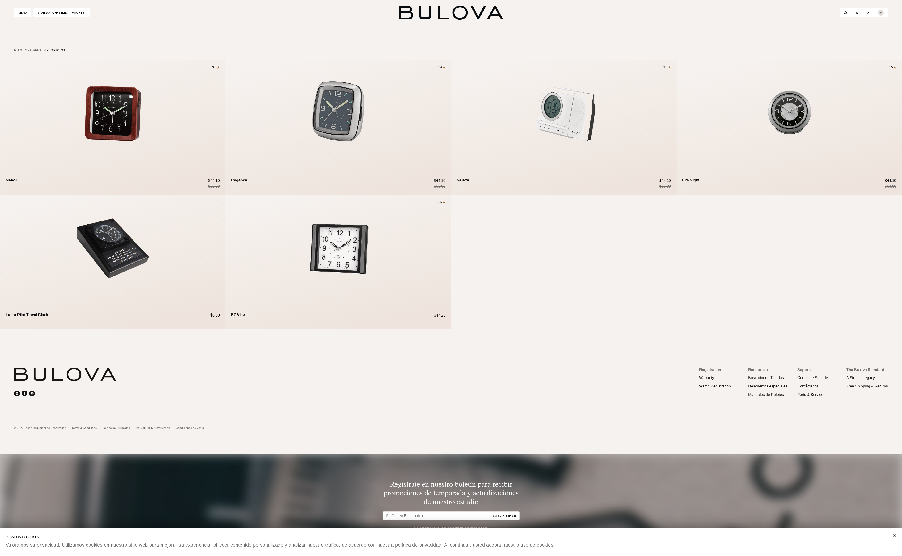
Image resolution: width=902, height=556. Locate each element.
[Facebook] (24, 393)
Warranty (706, 378)
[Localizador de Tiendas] (857, 13)
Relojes (20, 50)
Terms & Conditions (84, 428)
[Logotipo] (451, 13)
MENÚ (22, 12)
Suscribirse (504, 515)
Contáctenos (808, 386)
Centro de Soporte (812, 378)
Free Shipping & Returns (867, 386)
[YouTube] (32, 393)
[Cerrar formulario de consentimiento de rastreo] (894, 536)
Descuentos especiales (767, 386)
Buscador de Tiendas (766, 378)
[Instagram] (17, 393)
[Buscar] (845, 13)
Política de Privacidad (116, 428)
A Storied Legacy (860, 378)
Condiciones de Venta (190, 428)
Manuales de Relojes (766, 395)
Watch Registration (715, 386)
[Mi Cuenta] (868, 13)
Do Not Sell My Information (153, 428)
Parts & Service (810, 395)
